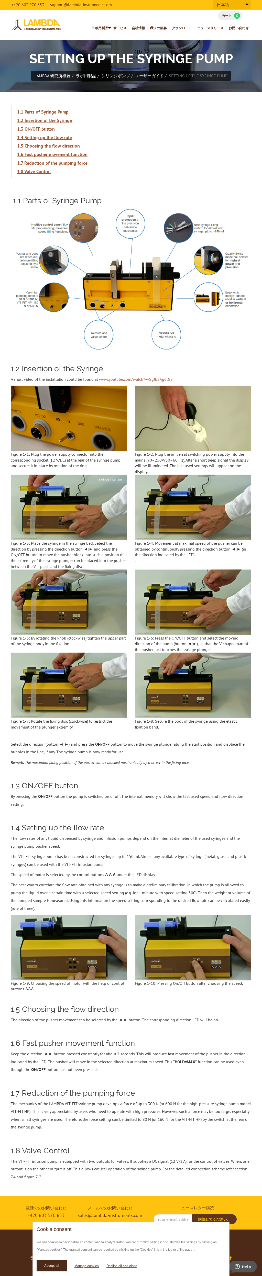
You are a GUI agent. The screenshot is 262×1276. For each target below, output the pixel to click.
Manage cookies (86, 1266)
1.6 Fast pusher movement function (52, 154)
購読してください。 (214, 1219)
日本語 (223, 4)
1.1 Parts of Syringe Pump (43, 112)
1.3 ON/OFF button (36, 129)
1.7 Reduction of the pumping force (52, 163)
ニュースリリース (210, 28)
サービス (120, 28)
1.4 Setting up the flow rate (44, 137)
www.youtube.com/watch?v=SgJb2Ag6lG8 (136, 379)
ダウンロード (182, 28)
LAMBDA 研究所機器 (53, 75)
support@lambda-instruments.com (81, 4)
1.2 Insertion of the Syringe (44, 120)
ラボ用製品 (100, 28)
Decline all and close (121, 1266)
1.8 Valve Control (34, 171)
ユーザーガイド (149, 75)
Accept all (51, 1266)
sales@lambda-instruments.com (110, 1215)
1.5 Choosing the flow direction (48, 146)
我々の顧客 (158, 28)
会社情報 (138, 28)
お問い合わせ (239, 28)
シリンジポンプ (115, 75)
